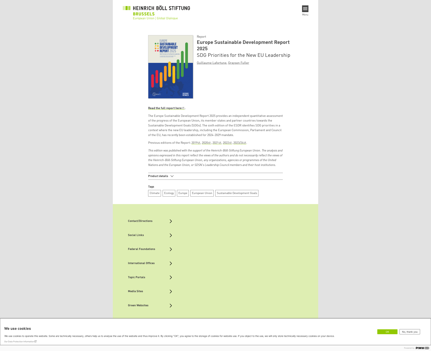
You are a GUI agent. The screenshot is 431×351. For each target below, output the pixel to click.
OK (387, 331)
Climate (155, 193)
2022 (226, 142)
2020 (205, 142)
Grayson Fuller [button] (238, 63)
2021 (215, 142)
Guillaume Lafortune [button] (211, 63)
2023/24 (238, 142)
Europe (182, 193)
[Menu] (305, 8)
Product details (158, 176)
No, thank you (410, 331)
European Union (202, 193)
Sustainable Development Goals (237, 193)
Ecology (169, 193)
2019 (194, 142)
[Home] (156, 10)
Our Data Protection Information (19, 341)
